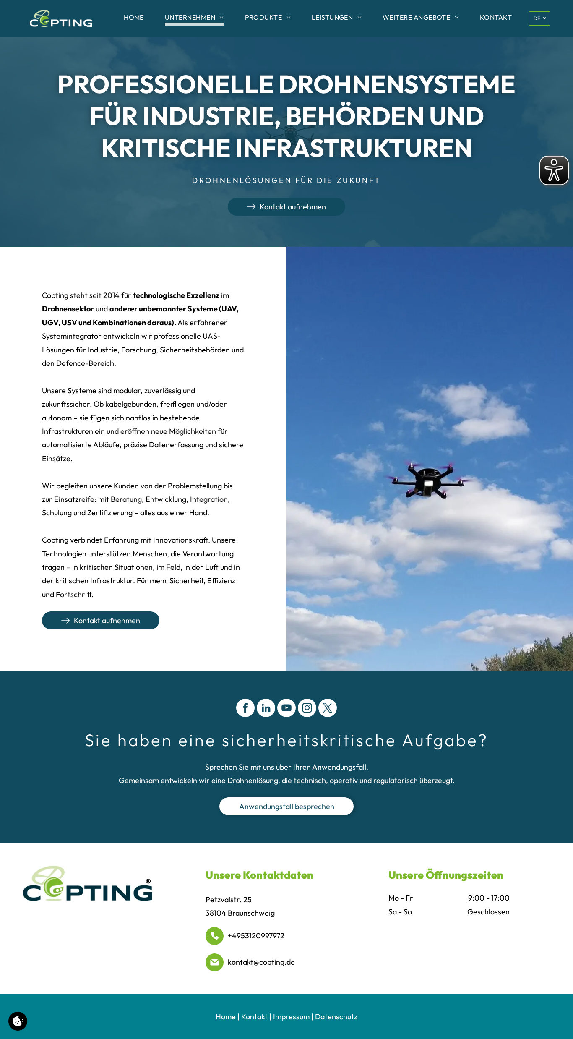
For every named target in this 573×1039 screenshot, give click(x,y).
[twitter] (327, 709)
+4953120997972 (256, 935)
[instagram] (307, 709)
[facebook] (245, 709)
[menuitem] (133, 18)
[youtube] (286, 709)
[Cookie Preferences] (17, 1021)
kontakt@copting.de (261, 962)
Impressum (291, 1016)
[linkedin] (266, 709)
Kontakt (254, 1016)
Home (226, 1016)
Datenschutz (336, 1016)
